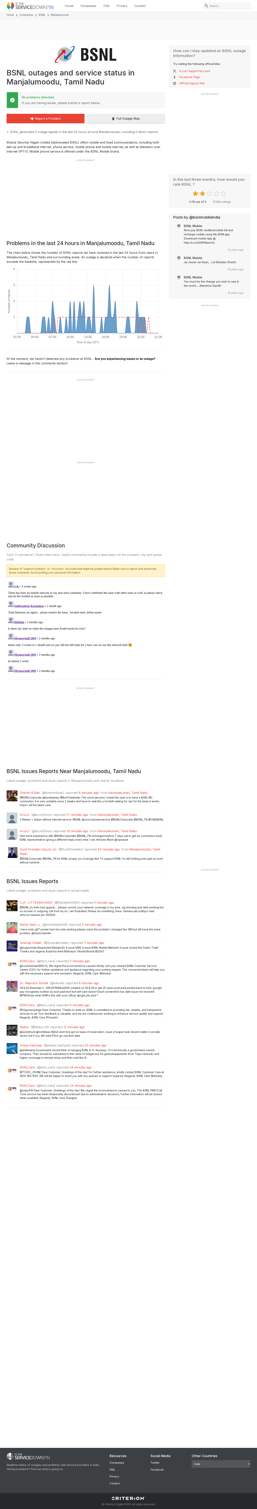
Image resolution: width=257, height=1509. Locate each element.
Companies (88, 6)
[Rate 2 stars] (202, 194)
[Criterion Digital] (128, 1498)
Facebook (157, 1469)
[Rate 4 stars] (216, 194)
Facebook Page (189, 77)
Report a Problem (48, 118)
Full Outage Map (128, 118)
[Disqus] (86, 627)
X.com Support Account (194, 71)
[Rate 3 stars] (209, 194)
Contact (140, 6)
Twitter (155, 1462)
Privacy (122, 6)
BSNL (42, 14)
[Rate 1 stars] (195, 194)
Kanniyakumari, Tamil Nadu (128, 793)
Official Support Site (192, 83)
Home (69, 6)
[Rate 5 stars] (223, 194)
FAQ (106, 6)
